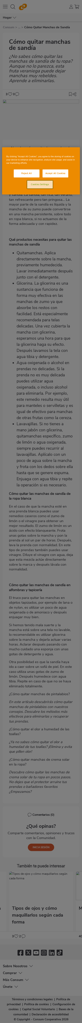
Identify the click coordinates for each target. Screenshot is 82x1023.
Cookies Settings (40, 184)
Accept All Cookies (55, 173)
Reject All (26, 173)
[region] (41, 170)
